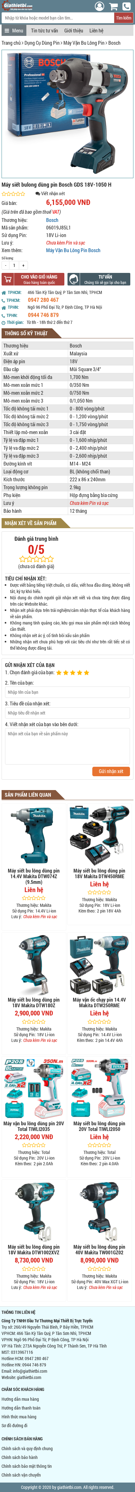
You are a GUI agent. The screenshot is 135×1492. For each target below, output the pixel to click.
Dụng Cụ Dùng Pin (42, 42)
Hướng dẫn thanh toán (21, 1408)
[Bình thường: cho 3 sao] (73, 673)
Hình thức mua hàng (19, 1417)
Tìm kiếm (123, 18)
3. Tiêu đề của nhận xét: (28, 703)
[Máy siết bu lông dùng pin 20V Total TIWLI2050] (99, 1088)
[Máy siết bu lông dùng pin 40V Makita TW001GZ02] (99, 1211)
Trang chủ (11, 42)
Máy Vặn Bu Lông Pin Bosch (73, 250)
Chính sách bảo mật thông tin (27, 1466)
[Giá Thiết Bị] (17, 9)
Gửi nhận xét (111, 771)
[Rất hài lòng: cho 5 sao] (87, 673)
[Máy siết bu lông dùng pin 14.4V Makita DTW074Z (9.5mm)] (33, 835)
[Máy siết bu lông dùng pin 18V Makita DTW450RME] (99, 835)
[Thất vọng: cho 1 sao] (59, 673)
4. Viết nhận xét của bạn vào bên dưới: (41, 724)
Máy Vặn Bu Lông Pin (84, 42)
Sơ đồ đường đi (14, 1425)
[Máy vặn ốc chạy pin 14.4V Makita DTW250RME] (99, 964)
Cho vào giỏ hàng (39, 277)
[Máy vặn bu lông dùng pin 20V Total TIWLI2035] (33, 1088)
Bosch (114, 42)
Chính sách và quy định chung (27, 1448)
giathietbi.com (29, 1377)
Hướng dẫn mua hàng (20, 1399)
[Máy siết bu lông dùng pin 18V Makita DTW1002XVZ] (33, 1211)
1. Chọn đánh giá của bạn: (30, 672)
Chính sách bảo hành (20, 1457)
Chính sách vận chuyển (21, 1475)
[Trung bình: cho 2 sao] (66, 673)
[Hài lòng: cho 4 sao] (80, 673)
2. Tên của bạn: (19, 682)
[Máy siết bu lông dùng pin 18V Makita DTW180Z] (33, 964)
